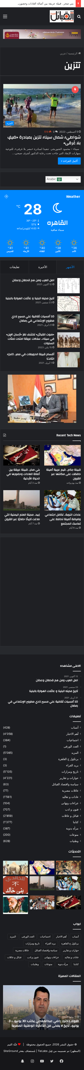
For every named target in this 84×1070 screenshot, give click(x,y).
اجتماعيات (72, 740)
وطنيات (74, 841)
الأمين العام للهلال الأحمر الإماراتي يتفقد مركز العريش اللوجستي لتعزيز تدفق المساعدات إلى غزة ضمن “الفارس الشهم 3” (43, 1021)
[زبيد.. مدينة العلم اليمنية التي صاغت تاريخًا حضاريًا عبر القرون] (21, 500)
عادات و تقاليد (70, 796)
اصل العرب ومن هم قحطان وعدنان (33, 280)
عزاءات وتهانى (69, 803)
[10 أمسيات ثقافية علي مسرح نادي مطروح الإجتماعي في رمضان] (68, 321)
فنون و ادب (71, 809)
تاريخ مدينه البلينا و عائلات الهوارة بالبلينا (30, 298)
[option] (41, 1007)
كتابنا (75, 822)
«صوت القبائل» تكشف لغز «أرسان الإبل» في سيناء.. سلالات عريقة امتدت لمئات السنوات (30, 339)
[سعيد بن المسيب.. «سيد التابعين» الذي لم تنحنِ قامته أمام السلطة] (15, 904)
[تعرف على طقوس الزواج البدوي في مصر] (42, 902)
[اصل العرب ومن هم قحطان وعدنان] (68, 285)
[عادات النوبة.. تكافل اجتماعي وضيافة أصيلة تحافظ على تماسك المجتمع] (62, 500)
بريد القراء (72, 765)
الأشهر (70, 267)
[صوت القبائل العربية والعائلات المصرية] (62, 16)
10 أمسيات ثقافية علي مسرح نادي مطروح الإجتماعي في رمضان (33, 319)
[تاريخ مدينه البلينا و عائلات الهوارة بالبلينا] (68, 303)
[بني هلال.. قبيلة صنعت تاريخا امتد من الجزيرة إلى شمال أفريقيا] (68, 868)
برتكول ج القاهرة (68, 759)
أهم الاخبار (72, 733)
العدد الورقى (71, 746)
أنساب (74, 727)
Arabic (52, 179)
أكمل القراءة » (69, 161)
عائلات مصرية (70, 790)
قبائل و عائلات (70, 815)
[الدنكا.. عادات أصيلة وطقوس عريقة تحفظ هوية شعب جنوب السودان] (15, 868)
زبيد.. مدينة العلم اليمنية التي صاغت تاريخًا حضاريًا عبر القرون (22, 517)
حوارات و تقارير (69, 778)
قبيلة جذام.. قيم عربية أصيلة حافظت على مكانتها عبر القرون (63, 474)
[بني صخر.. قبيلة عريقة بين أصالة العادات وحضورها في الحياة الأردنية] (21, 455)
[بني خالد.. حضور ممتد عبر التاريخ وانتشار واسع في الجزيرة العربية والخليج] (15, 885)
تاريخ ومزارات (70, 771)
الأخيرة (42, 267)
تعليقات (14, 267)
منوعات (74, 834)
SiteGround (10, 1051)
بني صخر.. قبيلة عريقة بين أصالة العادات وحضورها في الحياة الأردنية (23, 474)
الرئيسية (73, 53)
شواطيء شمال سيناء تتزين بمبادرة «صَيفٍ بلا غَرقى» (44, 140)
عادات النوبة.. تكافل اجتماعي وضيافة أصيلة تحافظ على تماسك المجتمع (63, 519)
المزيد (74, 752)
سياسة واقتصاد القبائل (65, 784)
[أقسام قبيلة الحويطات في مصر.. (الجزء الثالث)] (68, 359)
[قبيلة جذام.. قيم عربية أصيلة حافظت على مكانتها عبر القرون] (62, 455)
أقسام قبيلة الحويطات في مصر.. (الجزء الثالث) (30, 356)
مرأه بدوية (72, 828)
